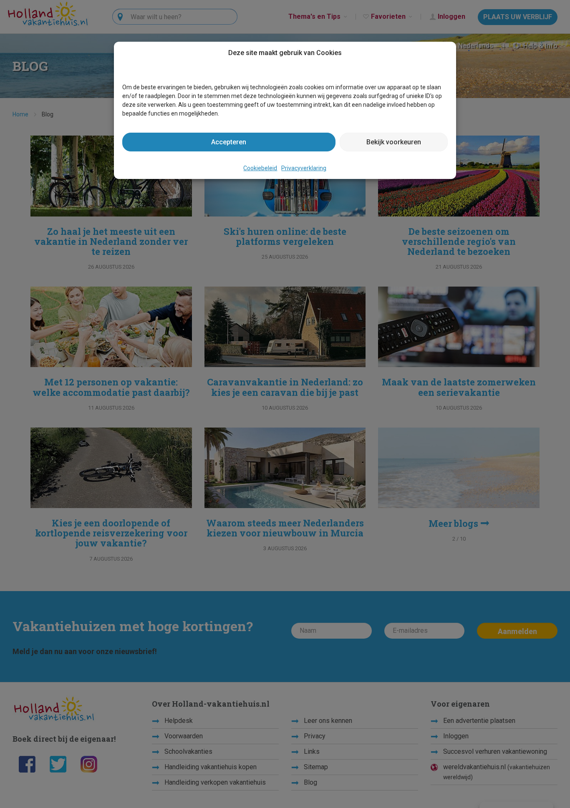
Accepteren (228, 142)
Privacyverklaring (303, 168)
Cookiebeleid (260, 168)
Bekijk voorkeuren (393, 142)
